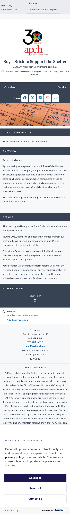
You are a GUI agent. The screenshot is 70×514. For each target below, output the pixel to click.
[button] (24, 98)
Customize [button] (35, 498)
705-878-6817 (35, 342)
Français (33, 3)
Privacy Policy (11, 510)
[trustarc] (59, 510)
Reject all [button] (35, 488)
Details (61, 87)
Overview (9, 87)
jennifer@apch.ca (35, 346)
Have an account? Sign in (43, 9)
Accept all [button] (35, 477)
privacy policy (14, 457)
